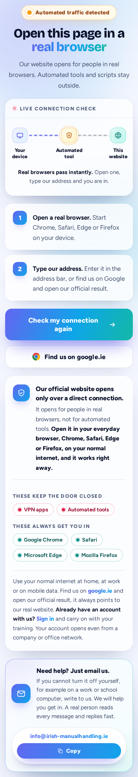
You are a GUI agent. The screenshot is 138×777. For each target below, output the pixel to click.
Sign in (45, 618)
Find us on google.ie (75, 357)
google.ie (100, 590)
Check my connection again (63, 324)
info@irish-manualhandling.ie (69, 736)
